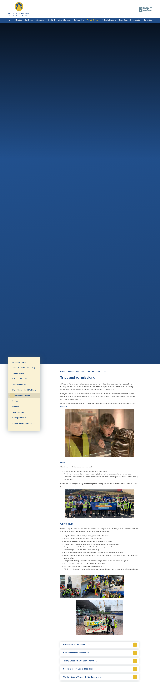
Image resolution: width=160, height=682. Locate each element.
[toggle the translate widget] (131, 9)
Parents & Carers (76, 371)
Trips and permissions (96, 371)
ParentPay (63, 406)
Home (62, 371)
